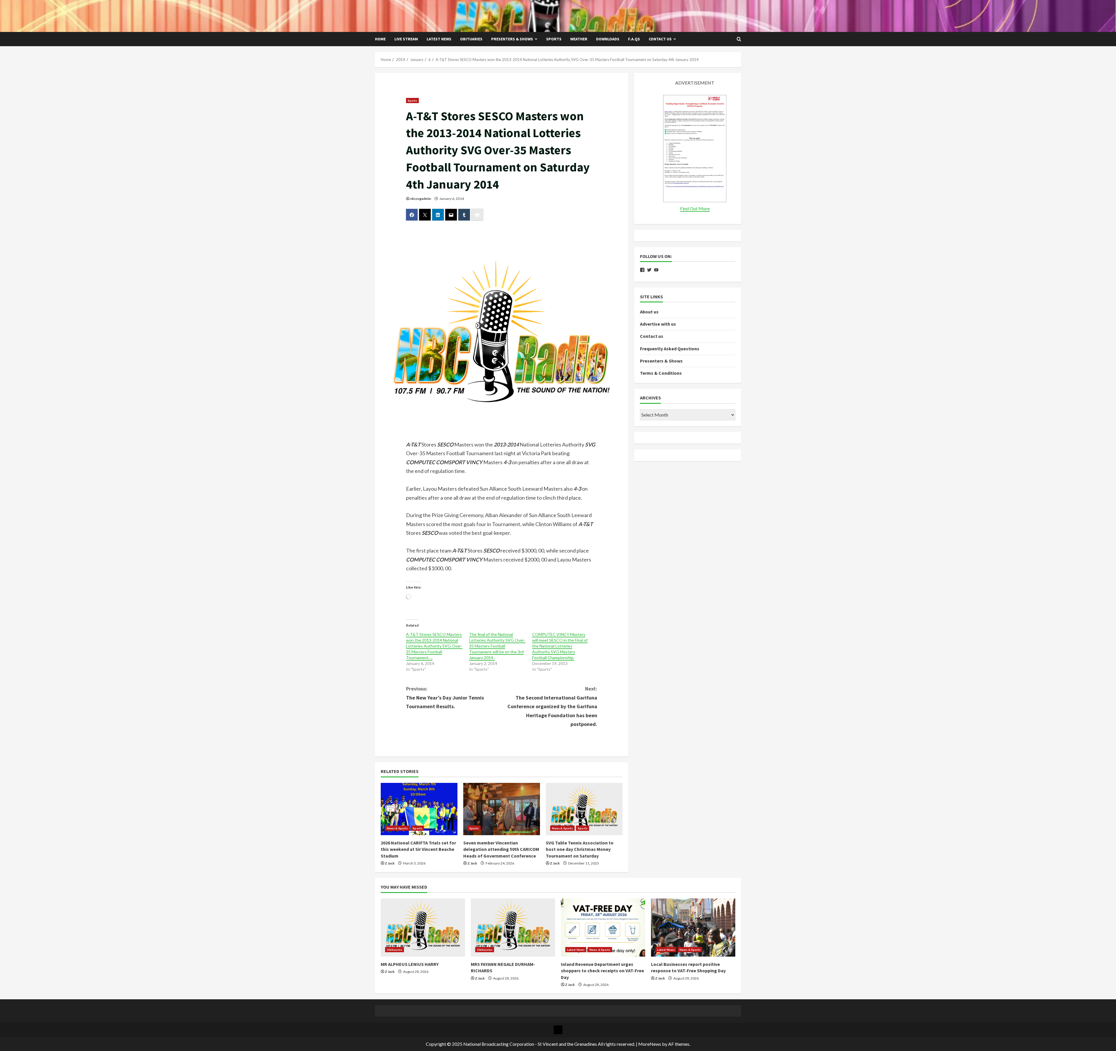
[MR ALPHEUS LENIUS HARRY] (423, 927)
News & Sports (397, 828)
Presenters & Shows (512, 39)
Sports (553, 39)
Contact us (660, 39)
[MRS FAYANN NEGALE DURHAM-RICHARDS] (513, 927)
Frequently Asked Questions (669, 348)
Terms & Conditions (661, 373)
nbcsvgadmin (420, 198)
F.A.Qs (634, 39)
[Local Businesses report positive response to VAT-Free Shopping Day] (693, 927)
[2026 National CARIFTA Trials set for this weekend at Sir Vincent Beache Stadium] (419, 809)
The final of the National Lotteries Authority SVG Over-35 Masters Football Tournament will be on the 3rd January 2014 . (497, 646)
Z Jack (390, 863)
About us (649, 312)
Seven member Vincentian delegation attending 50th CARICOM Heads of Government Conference (501, 849)
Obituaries (471, 39)
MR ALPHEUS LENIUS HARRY (410, 964)
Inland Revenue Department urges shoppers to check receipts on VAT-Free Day (602, 970)
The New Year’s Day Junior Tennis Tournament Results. (445, 697)
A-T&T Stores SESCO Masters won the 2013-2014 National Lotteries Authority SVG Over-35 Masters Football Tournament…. (434, 646)
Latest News (439, 39)
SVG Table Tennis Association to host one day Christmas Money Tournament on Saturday (580, 849)
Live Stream (406, 39)
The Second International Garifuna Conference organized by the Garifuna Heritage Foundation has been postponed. (552, 706)
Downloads (607, 39)
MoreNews (649, 1044)
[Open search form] (739, 39)
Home (380, 39)
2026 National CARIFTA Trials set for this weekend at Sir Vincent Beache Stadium (418, 849)
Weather (578, 39)
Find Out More (695, 208)
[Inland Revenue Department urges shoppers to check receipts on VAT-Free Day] (603, 927)
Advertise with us (658, 324)
